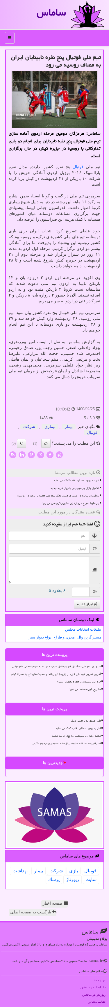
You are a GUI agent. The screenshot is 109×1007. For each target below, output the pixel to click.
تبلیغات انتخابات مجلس (83, 629)
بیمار (69, 426)
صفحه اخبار (53, 903)
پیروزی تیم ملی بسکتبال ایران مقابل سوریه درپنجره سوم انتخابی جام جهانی (56, 666)
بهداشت (20, 870)
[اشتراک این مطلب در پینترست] (31, 454)
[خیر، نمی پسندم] (21, 443)
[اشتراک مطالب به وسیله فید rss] (13, 454)
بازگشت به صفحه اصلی (31, 912)
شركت (29, 426)
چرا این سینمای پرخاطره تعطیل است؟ (79, 682)
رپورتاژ (72, 879)
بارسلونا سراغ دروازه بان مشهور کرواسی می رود (70, 503)
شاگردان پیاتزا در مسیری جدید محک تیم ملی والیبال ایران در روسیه (58, 496)
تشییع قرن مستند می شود (85, 689)
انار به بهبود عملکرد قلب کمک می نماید (76, 480)
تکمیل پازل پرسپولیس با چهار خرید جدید (74, 488)
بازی (73, 870)
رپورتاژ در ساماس (94, 995)
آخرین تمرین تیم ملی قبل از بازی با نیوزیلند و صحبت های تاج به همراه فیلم (56, 674)
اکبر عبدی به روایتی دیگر (85, 721)
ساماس (51, 12)
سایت (91, 879)
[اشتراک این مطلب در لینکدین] (22, 454)
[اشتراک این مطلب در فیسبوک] (50, 454)
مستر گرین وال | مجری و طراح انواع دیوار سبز (65, 637)
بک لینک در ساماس (93, 987)
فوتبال (78, 167)
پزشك (54, 879)
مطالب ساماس (97, 1002)
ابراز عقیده (85, 604)
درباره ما (100, 980)
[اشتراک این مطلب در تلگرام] (59, 454)
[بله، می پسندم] (46, 443)
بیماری (50, 426)
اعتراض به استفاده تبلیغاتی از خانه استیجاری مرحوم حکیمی (66, 743)
